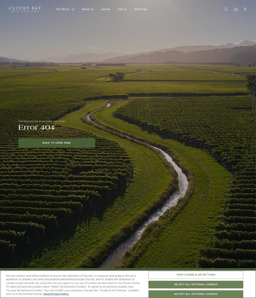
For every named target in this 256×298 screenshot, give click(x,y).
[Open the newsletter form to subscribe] (236, 9)
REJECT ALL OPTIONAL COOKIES (195, 284)
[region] (128, 284)
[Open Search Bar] (226, 9)
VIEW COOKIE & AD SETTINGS (195, 275)
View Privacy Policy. (56, 294)
